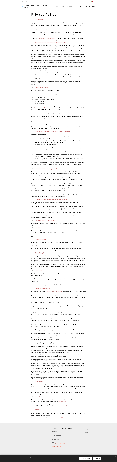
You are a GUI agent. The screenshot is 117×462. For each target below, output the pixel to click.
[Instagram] (26, 1)
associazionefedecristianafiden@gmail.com (62, 443)
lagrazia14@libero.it (56, 446)
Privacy (86, 432)
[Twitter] (24, 1)
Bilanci (86, 431)
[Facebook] (22, 1)
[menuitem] (57, 6)
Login (86, 429)
